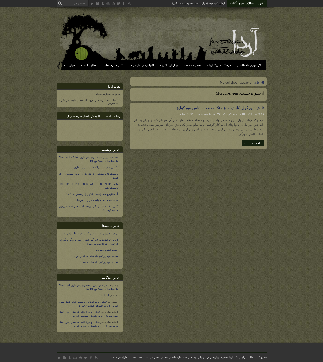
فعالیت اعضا (89, 65)
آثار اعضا (104, 295)
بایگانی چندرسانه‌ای (114, 65)
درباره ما (70, 65)
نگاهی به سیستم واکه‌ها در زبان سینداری (96, 167)
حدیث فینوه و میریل (107, 249)
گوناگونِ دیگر (229, 114)
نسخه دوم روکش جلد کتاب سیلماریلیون (96, 256)
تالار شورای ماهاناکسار (249, 65)
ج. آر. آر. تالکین (170, 65)
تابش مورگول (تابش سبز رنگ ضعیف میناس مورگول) (220, 108)
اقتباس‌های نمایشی (143, 65)
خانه (257, 82)
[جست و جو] (60, 3)
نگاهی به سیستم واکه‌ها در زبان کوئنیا (97, 200)
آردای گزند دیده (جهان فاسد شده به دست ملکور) (198, 3)
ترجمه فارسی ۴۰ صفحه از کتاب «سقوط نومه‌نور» (91, 233)
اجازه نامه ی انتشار (172, 357)
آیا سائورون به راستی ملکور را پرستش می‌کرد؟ (92, 194)
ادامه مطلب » (253, 143)
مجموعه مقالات (192, 65)
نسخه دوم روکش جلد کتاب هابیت (100, 262)
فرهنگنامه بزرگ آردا (220, 65)
